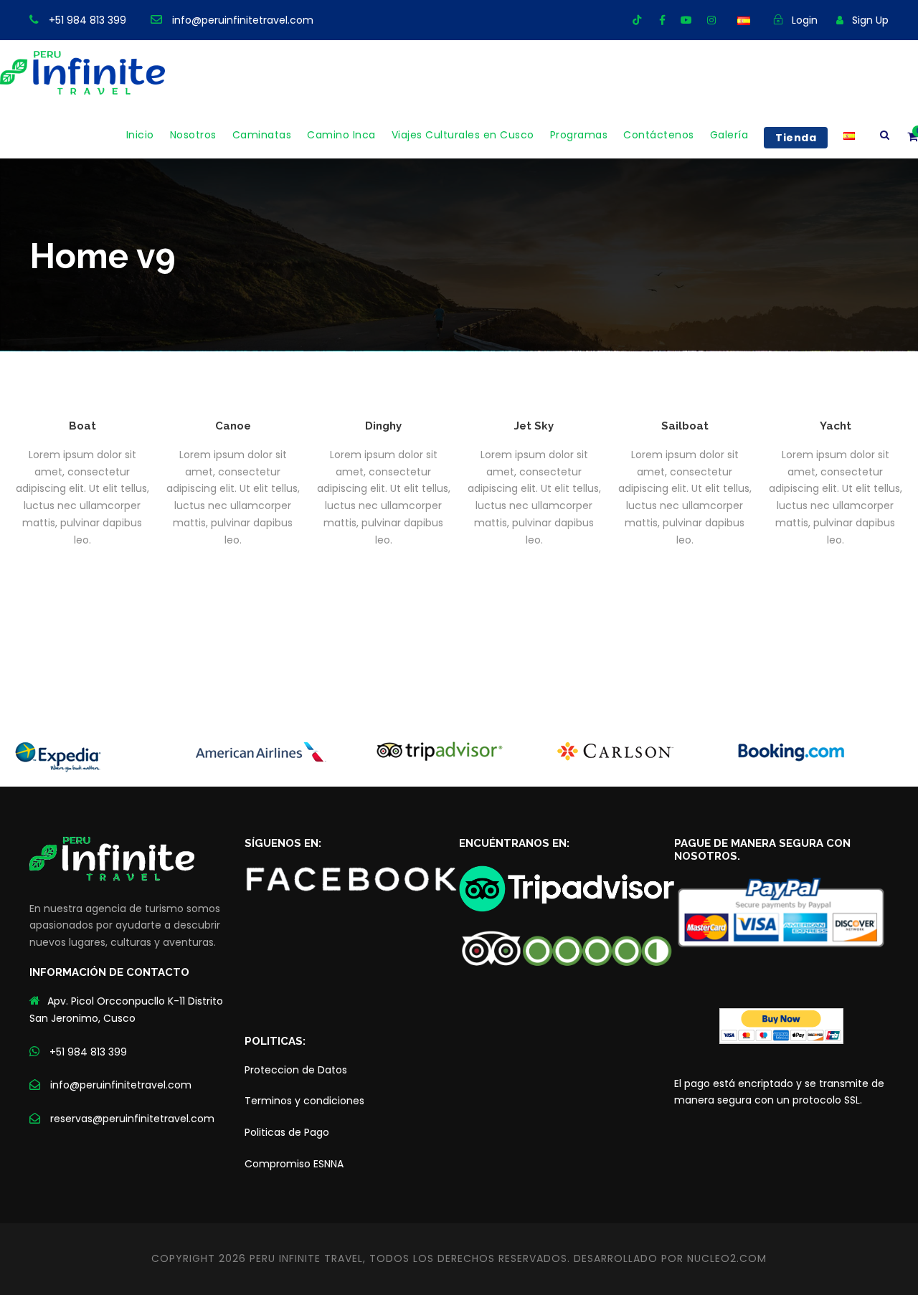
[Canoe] (233, 387)
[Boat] (82, 387)
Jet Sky (534, 425)
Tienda (795, 138)
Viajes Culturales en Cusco (463, 135)
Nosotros (193, 135)
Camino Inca (341, 135)
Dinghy (383, 425)
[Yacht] (835, 387)
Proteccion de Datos (296, 1070)
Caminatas (262, 135)
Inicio (140, 135)
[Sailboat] (684, 387)
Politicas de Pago (287, 1132)
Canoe (233, 425)
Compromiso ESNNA (294, 1164)
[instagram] (711, 20)
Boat (82, 425)
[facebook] (662, 20)
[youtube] (686, 20)
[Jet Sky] (534, 387)
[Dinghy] (383, 387)
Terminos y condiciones (304, 1101)
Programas (579, 135)
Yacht (835, 425)
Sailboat (685, 425)
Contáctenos (658, 135)
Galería (729, 135)
